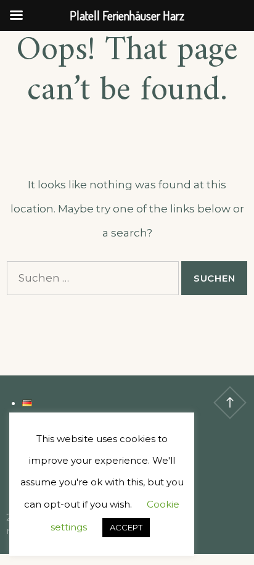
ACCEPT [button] (126, 527)
